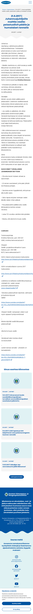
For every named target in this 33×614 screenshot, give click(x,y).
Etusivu (4, 9)
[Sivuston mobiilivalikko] (30, 2)
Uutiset (19, 32)
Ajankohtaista (10, 9)
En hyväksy (16, 609)
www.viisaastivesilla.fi (9, 288)
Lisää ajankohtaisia (16, 477)
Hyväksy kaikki (16, 603)
